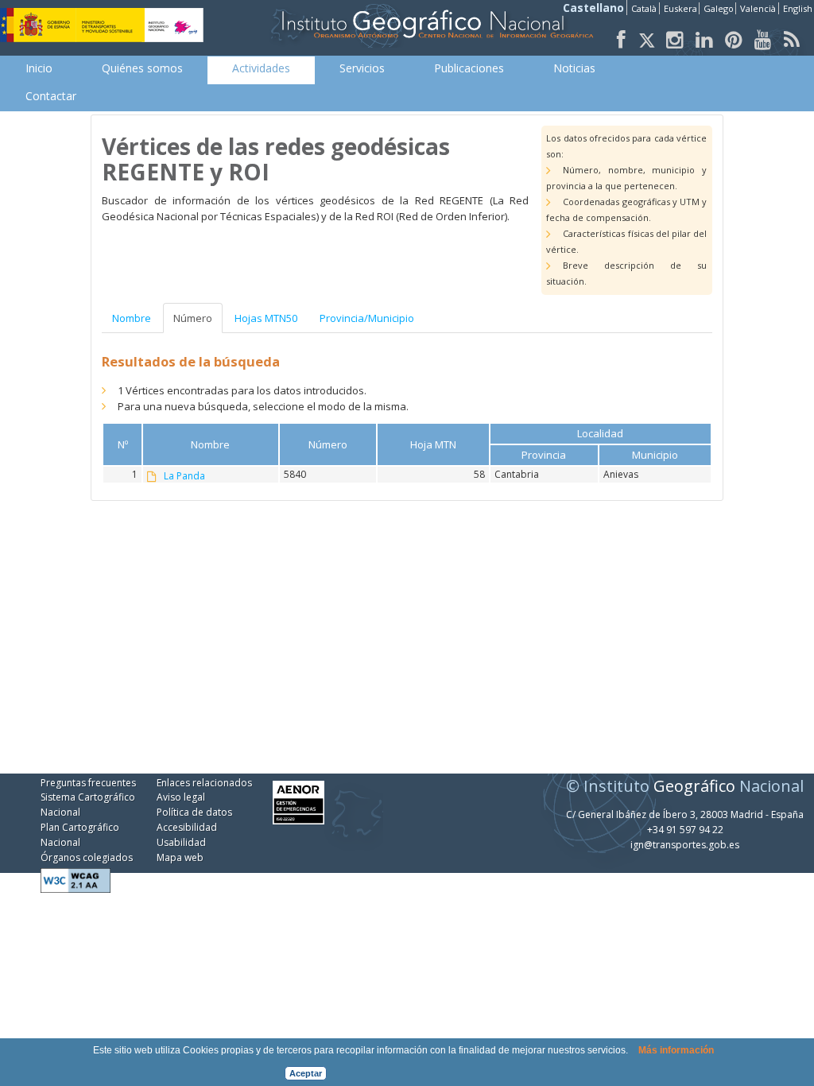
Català (644, 8)
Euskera (680, 8)
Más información (676, 1050)
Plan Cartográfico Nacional (80, 834)
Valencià (758, 8)
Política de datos (194, 812)
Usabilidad (181, 842)
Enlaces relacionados (204, 782)
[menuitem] (39, 68)
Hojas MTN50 (266, 318)
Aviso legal (181, 797)
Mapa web (180, 857)
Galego (719, 8)
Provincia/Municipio (367, 318)
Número (192, 318)
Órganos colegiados (87, 857)
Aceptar (305, 1073)
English (797, 8)
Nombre (131, 318)
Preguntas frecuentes (88, 782)
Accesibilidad (187, 827)
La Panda (184, 476)
